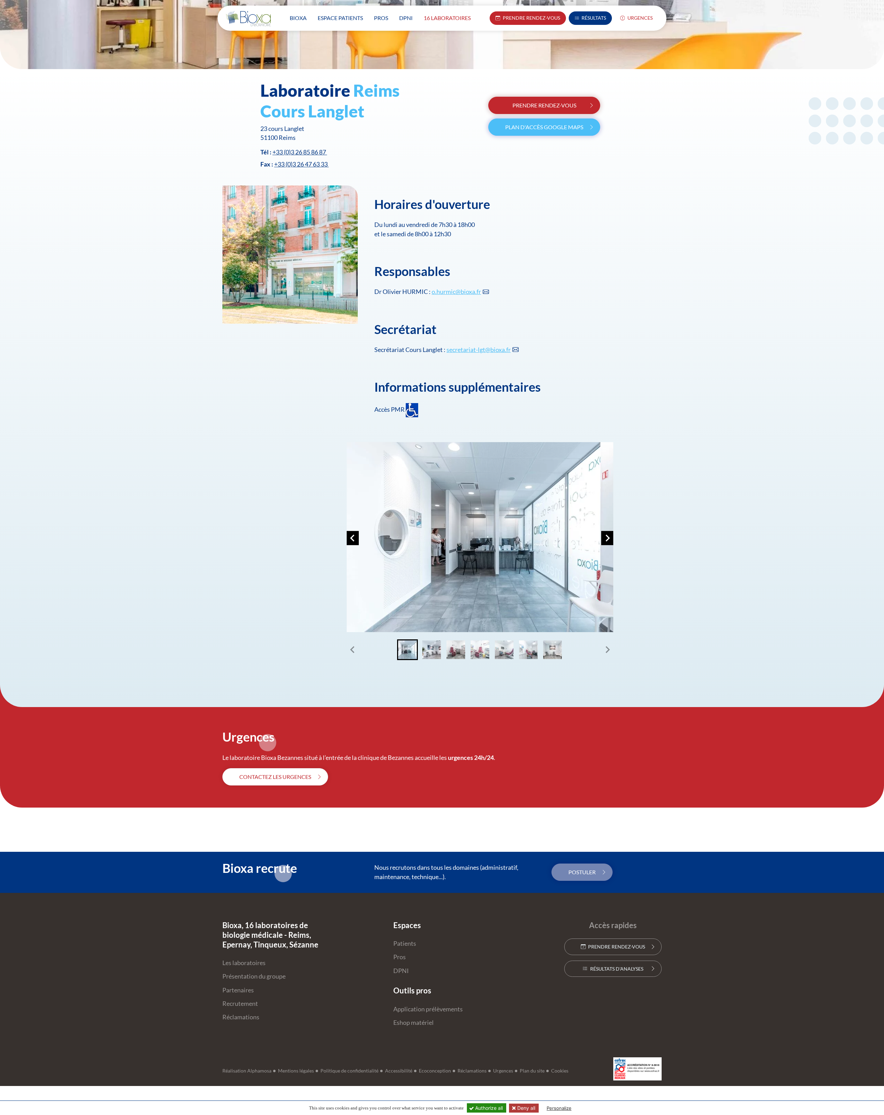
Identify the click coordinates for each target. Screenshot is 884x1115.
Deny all (525, 1108)
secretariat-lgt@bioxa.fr (478, 349)
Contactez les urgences (275, 776)
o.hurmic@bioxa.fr (456, 291)
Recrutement (240, 1003)
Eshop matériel (413, 1022)
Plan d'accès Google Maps (544, 127)
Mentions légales (296, 1071)
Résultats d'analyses (616, 969)
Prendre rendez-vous (544, 105)
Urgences (639, 18)
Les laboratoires (244, 962)
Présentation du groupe (254, 976)
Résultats (593, 18)
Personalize (559, 1108)
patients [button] (340, 18)
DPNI (401, 970)
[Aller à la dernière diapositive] (353, 538)
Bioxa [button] (298, 18)
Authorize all (488, 1108)
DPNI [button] (406, 18)
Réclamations (240, 1017)
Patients (404, 943)
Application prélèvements (428, 1009)
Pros (399, 957)
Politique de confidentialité (349, 1071)
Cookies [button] (559, 1071)
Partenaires (238, 990)
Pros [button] (381, 18)
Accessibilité (398, 1071)
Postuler (582, 872)
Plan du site (532, 1071)
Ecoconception (435, 1071)
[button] (407, 649)
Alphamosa (259, 1071)
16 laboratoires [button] (447, 18)
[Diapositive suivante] (607, 538)
